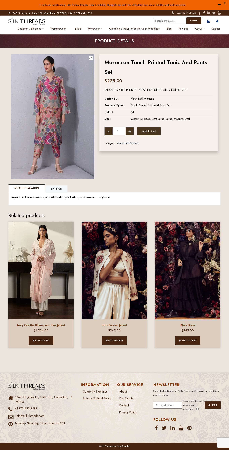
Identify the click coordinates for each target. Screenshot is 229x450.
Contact (215, 29)
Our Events (126, 398)
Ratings (56, 189)
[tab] (26, 188)
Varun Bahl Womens (128, 143)
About (198, 29)
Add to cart (149, 131)
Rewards (183, 29)
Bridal (78, 29)
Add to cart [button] (42, 340)
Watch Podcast (185, 13)
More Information (26, 188)
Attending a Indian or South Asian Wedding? (134, 29)
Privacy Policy (128, 412)
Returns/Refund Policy (97, 398)
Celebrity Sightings (95, 391)
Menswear (94, 29)
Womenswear (58, 29)
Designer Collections (29, 29)
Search (194, 20)
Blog (169, 29)
